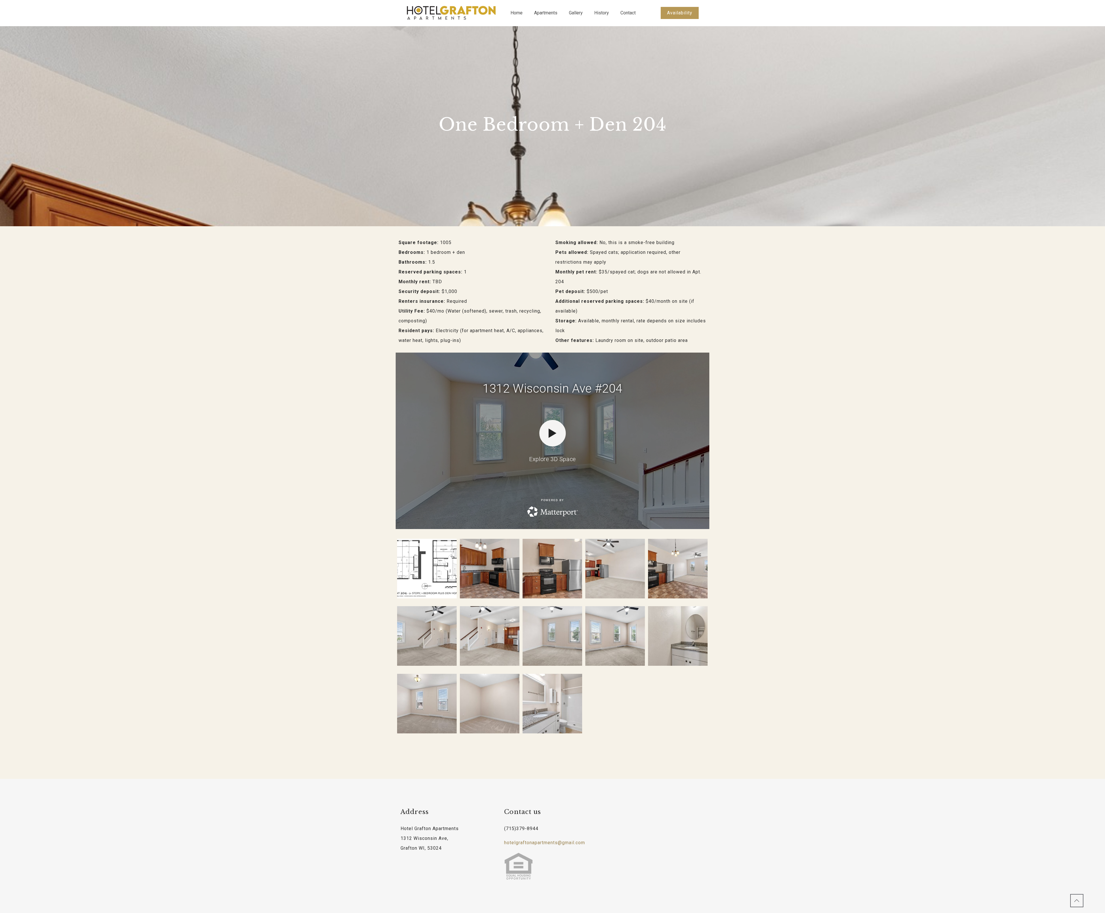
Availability (679, 13)
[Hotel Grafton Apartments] (451, 13)
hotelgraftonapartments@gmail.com (544, 842)
